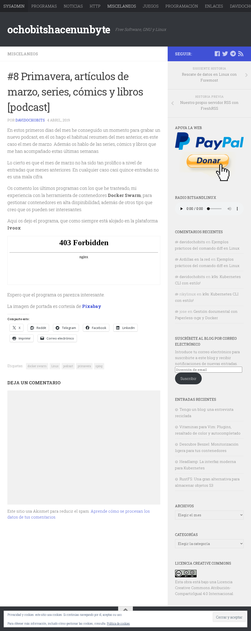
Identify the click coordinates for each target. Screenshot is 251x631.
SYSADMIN (14, 6)
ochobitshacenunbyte (58, 29)
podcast (68, 366)
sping (99, 366)
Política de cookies (118, 623)
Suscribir (188, 378)
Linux (55, 366)
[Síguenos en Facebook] (217, 54)
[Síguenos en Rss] (241, 54)
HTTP (95, 6)
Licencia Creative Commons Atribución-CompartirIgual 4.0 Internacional (204, 587)
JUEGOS (151, 6)
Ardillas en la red (194, 259)
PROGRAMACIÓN (181, 6)
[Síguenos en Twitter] (225, 54)
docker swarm (37, 366)
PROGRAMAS (44, 6)
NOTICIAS (73, 6)
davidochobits (30, 120)
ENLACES (214, 6)
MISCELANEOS (121, 6)
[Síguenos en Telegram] (233, 54)
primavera (84, 366)
